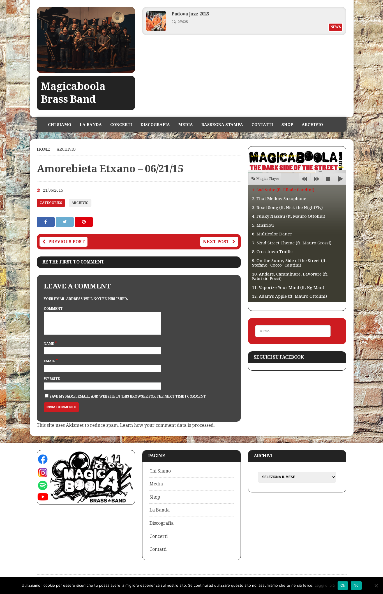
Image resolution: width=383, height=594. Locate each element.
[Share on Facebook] (46, 221)
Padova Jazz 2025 (190, 14)
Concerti (121, 124)
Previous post (66, 241)
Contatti (262, 124)
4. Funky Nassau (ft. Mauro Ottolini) (288, 216)
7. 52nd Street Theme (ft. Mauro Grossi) (291, 243)
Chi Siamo (59, 124)
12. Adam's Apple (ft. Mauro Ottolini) (289, 296)
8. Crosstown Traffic (272, 251)
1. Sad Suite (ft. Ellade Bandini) (283, 189)
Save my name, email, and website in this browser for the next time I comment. (128, 396)
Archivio (312, 124)
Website (52, 379)
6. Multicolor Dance (272, 234)
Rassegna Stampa (222, 124)
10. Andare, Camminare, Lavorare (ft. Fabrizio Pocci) (290, 276)
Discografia (155, 124)
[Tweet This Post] (65, 221)
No (356, 585)
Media (185, 124)
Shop (287, 124)
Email (50, 361)
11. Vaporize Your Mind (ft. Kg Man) (288, 287)
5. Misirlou (263, 225)
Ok (342, 585)
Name (49, 344)
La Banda (91, 124)
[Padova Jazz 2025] (156, 29)
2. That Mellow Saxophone (279, 198)
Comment (53, 309)
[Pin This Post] (84, 221)
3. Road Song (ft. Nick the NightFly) (287, 207)
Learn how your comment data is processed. (167, 425)
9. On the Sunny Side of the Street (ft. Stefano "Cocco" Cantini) (289, 263)
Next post (216, 241)
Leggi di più (325, 585)
